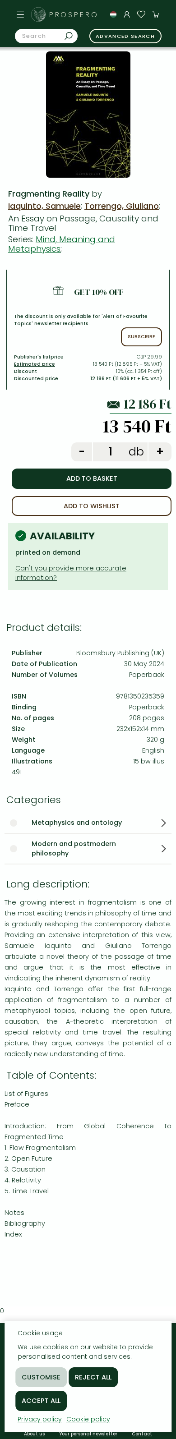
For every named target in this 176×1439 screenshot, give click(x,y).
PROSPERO (74, 14)
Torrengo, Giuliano (121, 205)
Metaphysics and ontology (77, 822)
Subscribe (141, 336)
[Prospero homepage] (38, 14)
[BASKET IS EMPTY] (155, 14)
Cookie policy (88, 1419)
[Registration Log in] (127, 14)
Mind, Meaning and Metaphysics (61, 244)
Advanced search (125, 36)
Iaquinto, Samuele (44, 205)
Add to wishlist (92, 505)
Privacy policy (40, 1419)
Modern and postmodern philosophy (74, 848)
